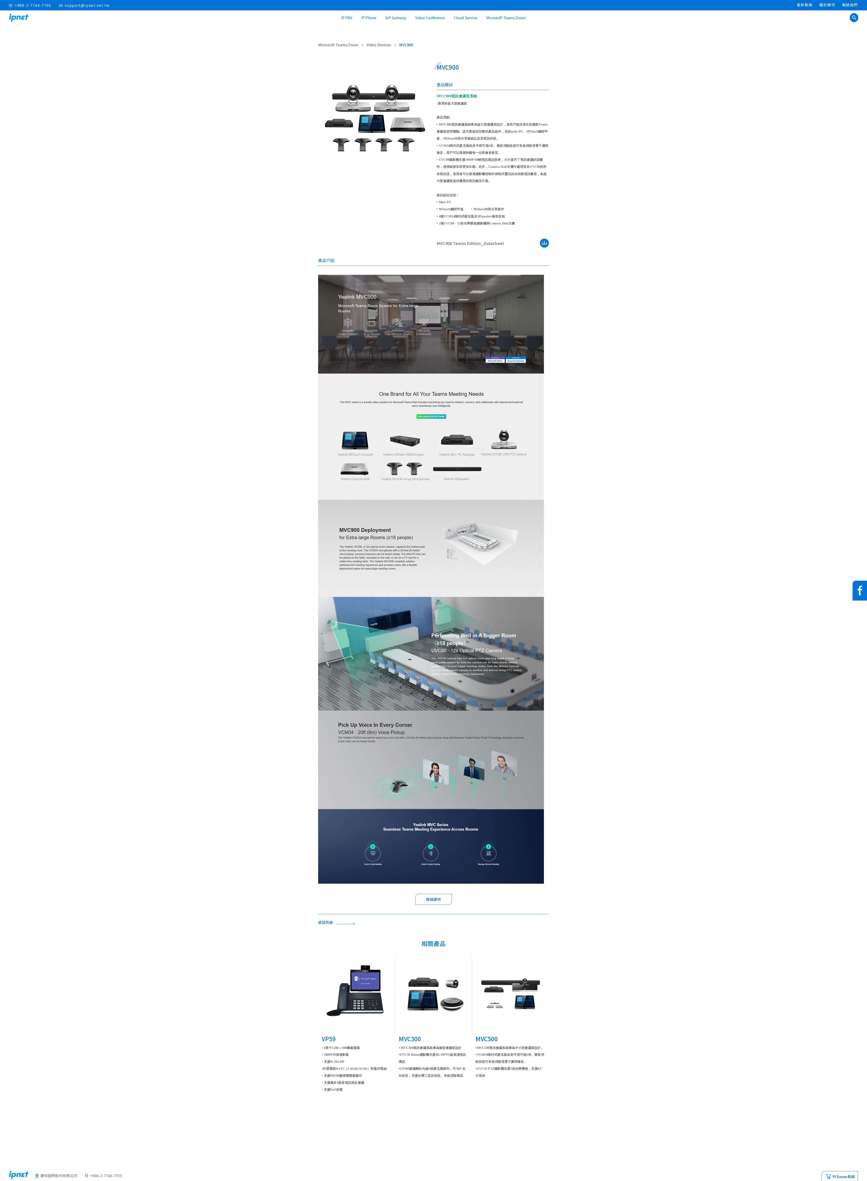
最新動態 (805, 4)
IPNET (18, 18)
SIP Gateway (395, 17)
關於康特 (827, 4)
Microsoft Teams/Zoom (506, 17)
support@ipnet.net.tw (87, 5)
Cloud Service (465, 17)
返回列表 (325, 922)
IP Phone (368, 17)
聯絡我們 (850, 4)
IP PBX (346, 17)
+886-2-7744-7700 (33, 5)
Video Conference (430, 17)
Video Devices (378, 44)
